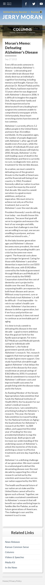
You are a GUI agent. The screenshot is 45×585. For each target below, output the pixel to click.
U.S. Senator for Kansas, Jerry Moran (22, 14)
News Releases (12, 541)
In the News (11, 567)
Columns (31, 32)
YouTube (41, 3)
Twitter (33, 3)
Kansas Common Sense (17, 546)
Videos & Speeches (14, 557)
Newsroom (21, 32)
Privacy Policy (15, 581)
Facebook (26, 3)
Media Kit (10, 562)
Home (12, 32)
